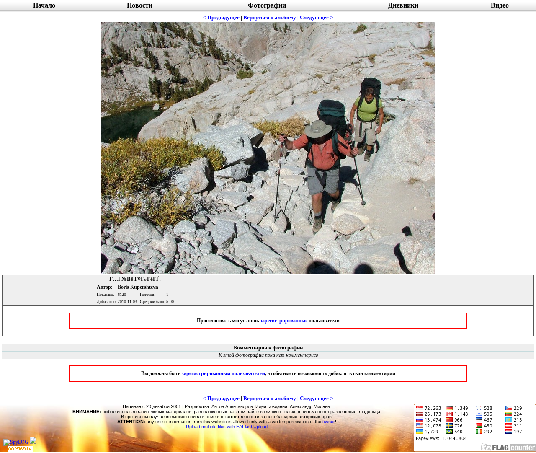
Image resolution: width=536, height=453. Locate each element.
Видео (500, 5)
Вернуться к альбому (269, 17)
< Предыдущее (221, 17)
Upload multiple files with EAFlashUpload (227, 426)
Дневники (403, 5)
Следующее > (316, 17)
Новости (139, 5)
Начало (44, 5)
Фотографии (267, 5)
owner (328, 421)
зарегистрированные (283, 321)
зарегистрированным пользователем (223, 373)
